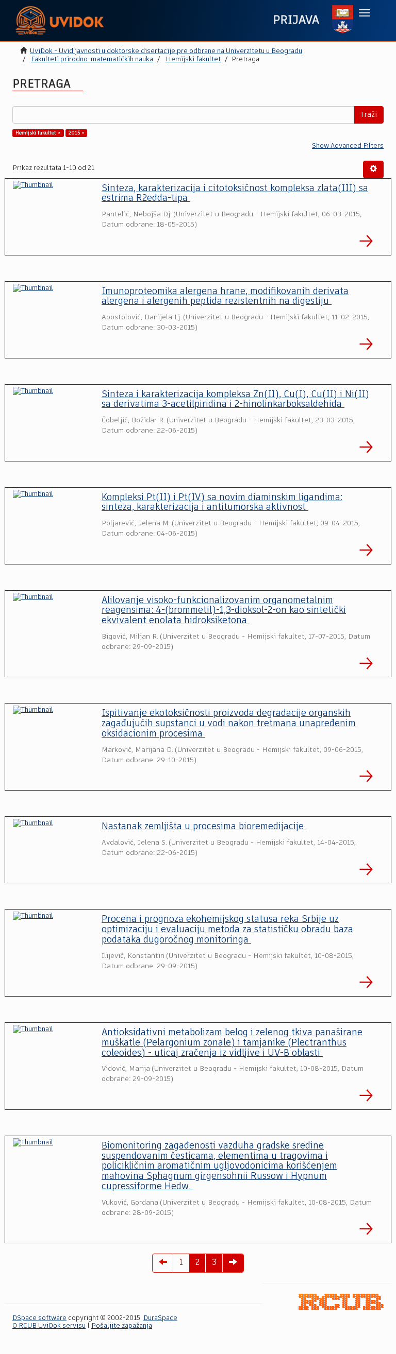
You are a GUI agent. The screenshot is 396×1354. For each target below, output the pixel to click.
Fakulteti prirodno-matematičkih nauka (92, 59)
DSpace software (39, 1318)
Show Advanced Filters (348, 146)
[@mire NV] (341, 1301)
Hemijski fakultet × (38, 132)
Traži (368, 114)
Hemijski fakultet (193, 59)
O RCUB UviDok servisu (49, 1326)
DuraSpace (160, 1318)
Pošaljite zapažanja (121, 1326)
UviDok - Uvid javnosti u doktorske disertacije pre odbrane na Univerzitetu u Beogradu (166, 51)
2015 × (77, 132)
